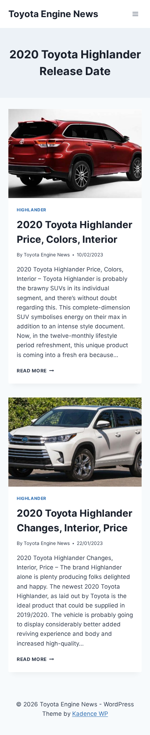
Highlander (31, 209)
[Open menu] (135, 13)
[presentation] (75, 153)
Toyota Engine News (47, 254)
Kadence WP (90, 713)
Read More (35, 370)
